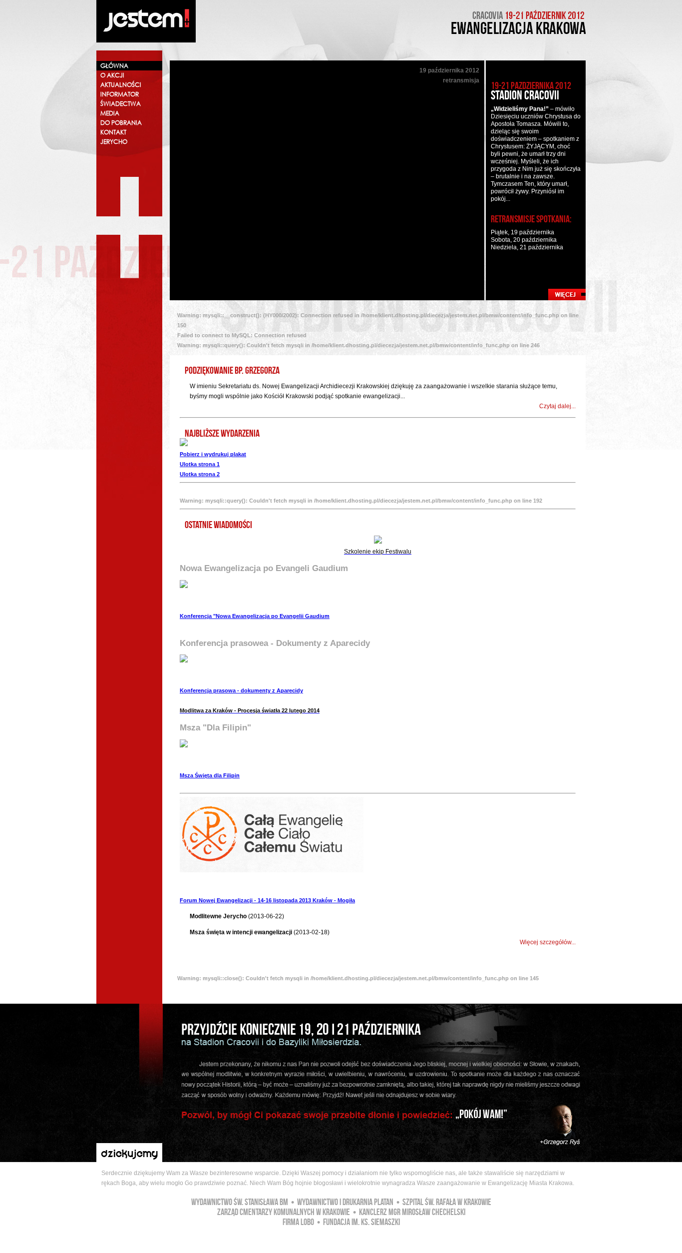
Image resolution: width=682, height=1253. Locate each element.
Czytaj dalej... (557, 406)
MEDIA (109, 113)
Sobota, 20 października (524, 239)
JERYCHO (113, 141)
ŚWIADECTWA (120, 103)
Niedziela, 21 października (527, 247)
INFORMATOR (119, 94)
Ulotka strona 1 (200, 464)
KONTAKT (113, 132)
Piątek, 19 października (522, 232)
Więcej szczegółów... (548, 942)
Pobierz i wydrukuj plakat (213, 454)
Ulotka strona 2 (200, 474)
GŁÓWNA (114, 65)
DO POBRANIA (121, 122)
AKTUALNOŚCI (120, 84)
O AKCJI (112, 75)
